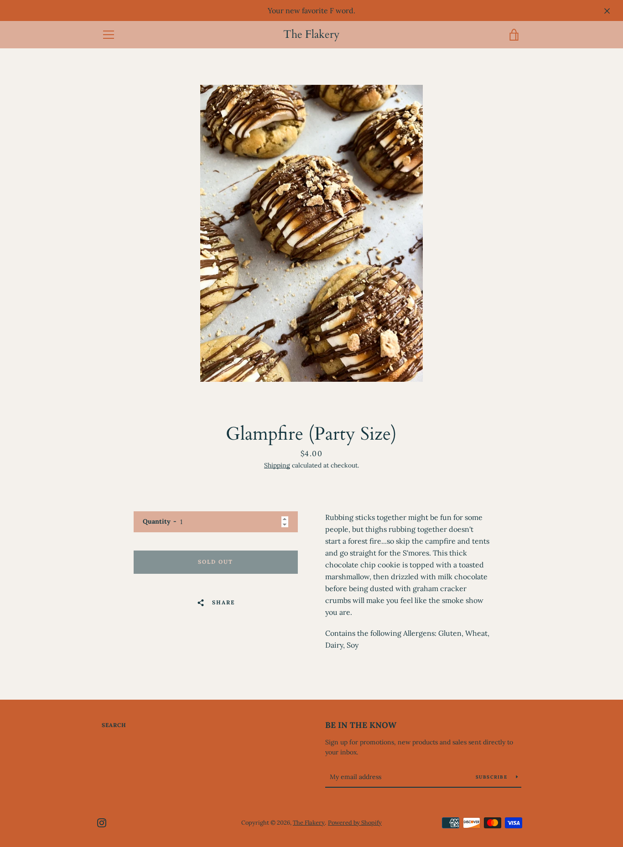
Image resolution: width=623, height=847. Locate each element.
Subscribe (492, 777)
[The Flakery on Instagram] (101, 821)
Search (114, 725)
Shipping (277, 465)
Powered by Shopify (355, 822)
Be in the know (360, 725)
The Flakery (311, 35)
